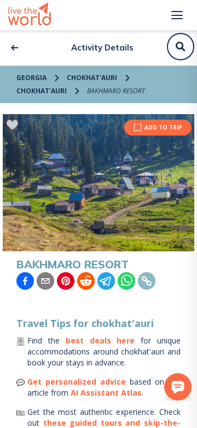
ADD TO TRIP (163, 127)
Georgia (31, 77)
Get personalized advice (76, 381)
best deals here (100, 340)
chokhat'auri (92, 77)
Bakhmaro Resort (116, 90)
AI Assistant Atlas (106, 392)
